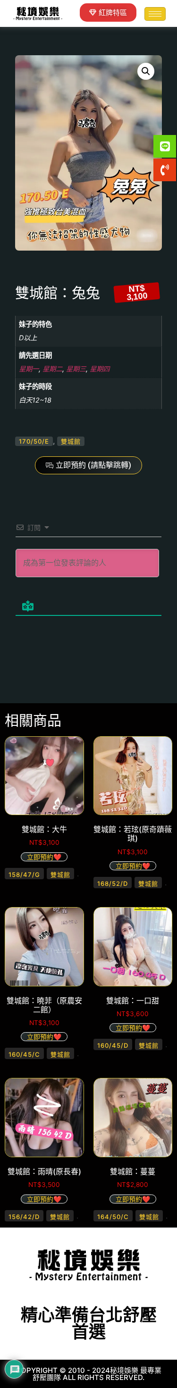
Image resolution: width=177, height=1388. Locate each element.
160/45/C (24, 1054)
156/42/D (24, 1216)
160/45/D (112, 1045)
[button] (145, 71)
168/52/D (112, 883)
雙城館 (71, 441)
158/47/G (24, 874)
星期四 (100, 369)
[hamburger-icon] (155, 14)
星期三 (76, 369)
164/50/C (113, 1216)
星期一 (29, 369)
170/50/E (34, 441)
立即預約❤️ (44, 857)
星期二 (52, 369)
